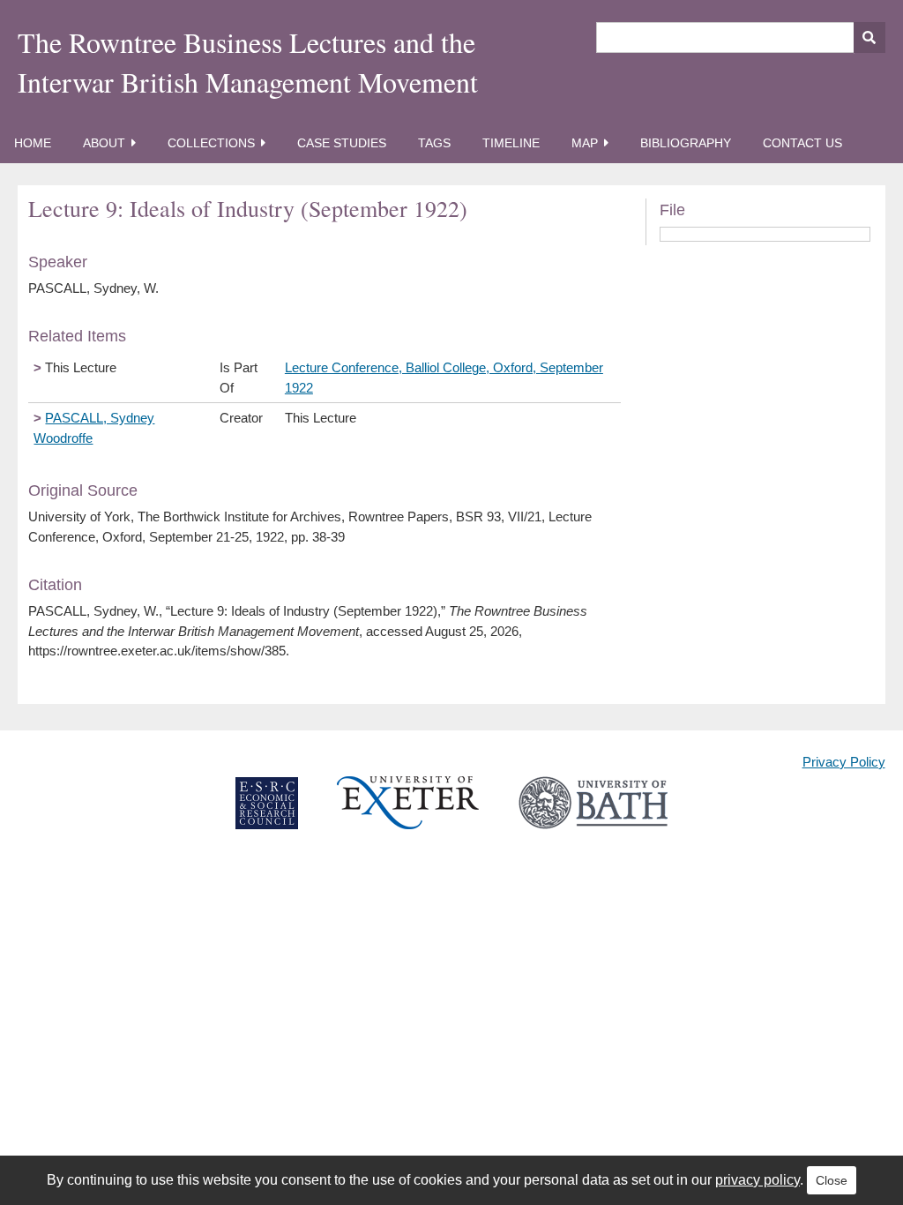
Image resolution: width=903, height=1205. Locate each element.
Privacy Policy (843, 761)
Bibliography (685, 143)
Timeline (511, 143)
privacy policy (757, 1179)
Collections (211, 143)
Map (584, 143)
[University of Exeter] (408, 817)
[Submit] (869, 37)
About (104, 143)
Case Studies (341, 143)
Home (32, 143)
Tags (434, 143)
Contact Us (802, 143)
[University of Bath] (593, 817)
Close (831, 1180)
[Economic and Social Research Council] (266, 817)
